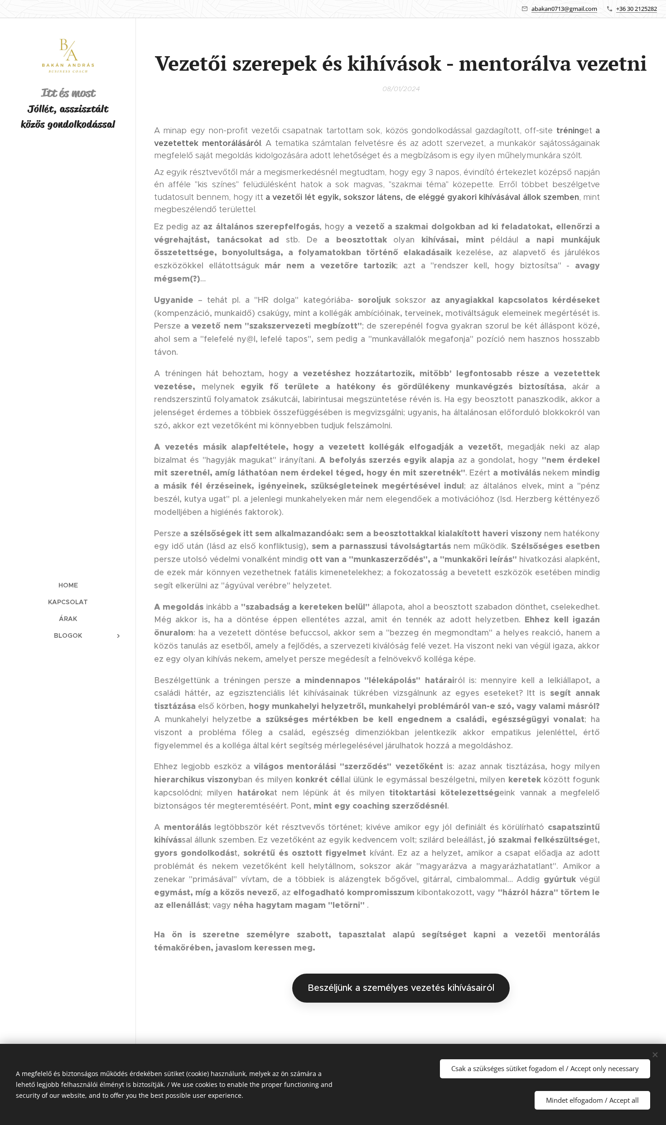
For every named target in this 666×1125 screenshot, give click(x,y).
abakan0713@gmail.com (564, 9)
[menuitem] (68, 585)
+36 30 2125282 (636, 9)
